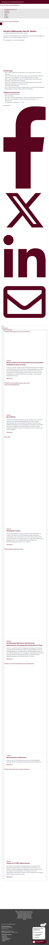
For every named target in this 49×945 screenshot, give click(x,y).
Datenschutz (4, 937)
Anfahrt (3, 940)
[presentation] (25, 344)
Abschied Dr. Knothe (13, 531)
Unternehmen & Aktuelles (10, 9)
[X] (24, 231)
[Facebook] (24, 188)
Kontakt (6, 16)
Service (6, 14)
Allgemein (8, 360)
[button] (39, 932)
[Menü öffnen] (1, 24)
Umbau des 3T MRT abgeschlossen (18, 863)
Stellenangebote (5, 939)
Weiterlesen (9, 378)
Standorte (6, 11)
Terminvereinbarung (6, 938)
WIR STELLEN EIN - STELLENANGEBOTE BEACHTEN (12, 1)
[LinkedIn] (24, 280)
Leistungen (7, 12)
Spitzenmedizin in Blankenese (16, 757)
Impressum (4, 935)
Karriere (6, 17)
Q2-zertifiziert (4, 327)
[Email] (24, 322)
